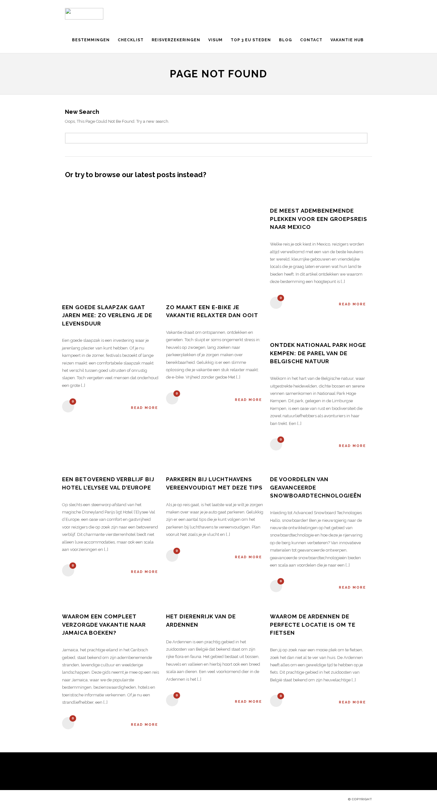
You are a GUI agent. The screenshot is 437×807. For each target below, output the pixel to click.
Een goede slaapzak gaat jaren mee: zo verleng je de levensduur (107, 315)
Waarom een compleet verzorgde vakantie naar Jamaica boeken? (104, 624)
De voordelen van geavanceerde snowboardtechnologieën (316, 487)
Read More (144, 408)
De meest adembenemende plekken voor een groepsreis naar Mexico (318, 219)
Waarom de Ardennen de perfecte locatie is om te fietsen (312, 624)
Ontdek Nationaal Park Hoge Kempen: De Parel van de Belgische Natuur (318, 353)
